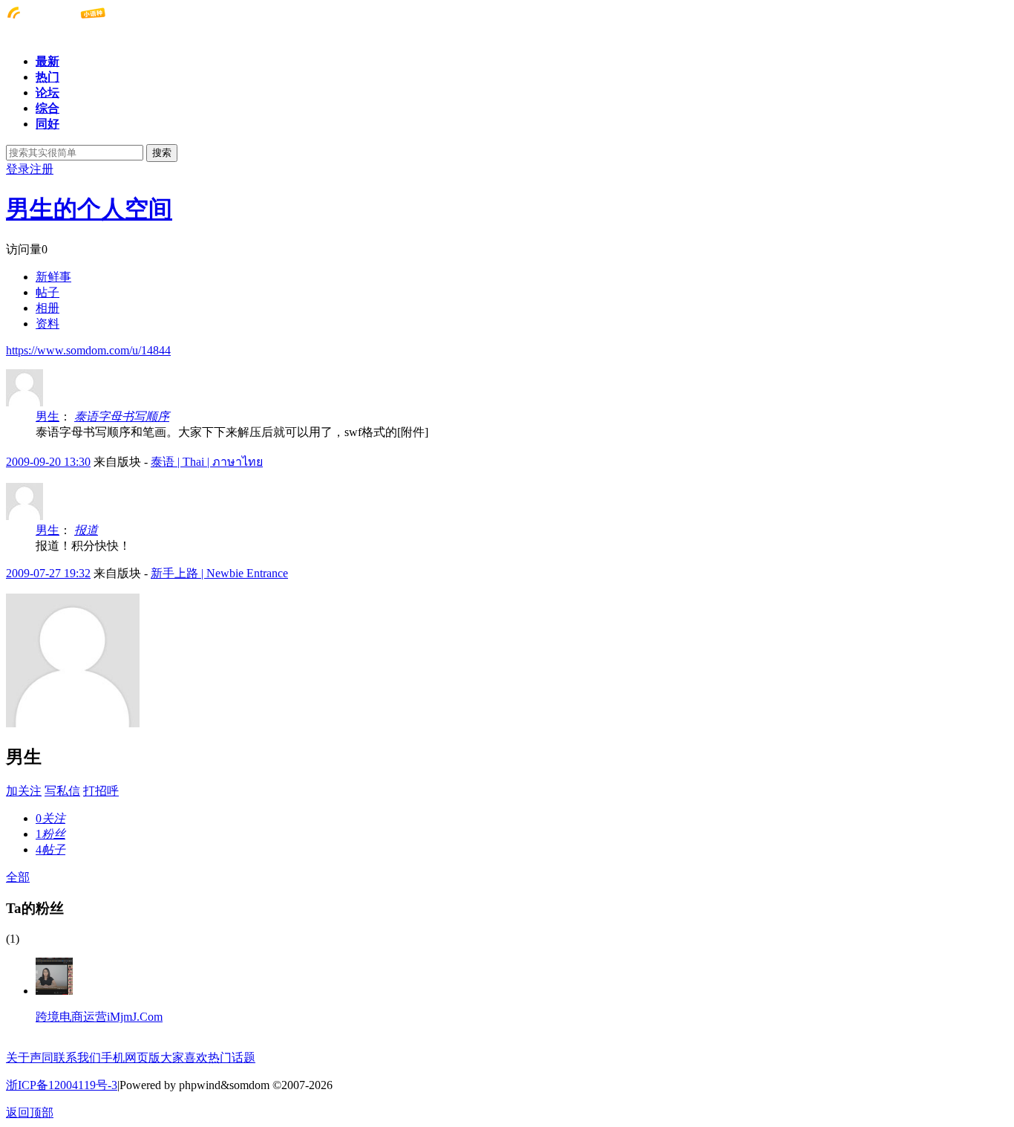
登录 (18, 169)
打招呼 (101, 791)
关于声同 (29, 1057)
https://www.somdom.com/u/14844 (88, 350)
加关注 (24, 791)
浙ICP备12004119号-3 (61, 1085)
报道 (86, 530)
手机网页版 (130, 1057)
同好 (47, 123)
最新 (47, 61)
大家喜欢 (184, 1057)
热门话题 (231, 1057)
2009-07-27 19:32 (48, 573)
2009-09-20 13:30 (48, 461)
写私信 (62, 791)
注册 (41, 169)
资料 (47, 323)
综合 (47, 108)
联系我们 (77, 1057)
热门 (47, 77)
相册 (47, 308)
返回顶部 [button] (29, 1112)
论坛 (47, 92)
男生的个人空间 (89, 208)
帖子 (47, 292)
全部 (18, 877)
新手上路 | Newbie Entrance (219, 573)
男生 (47, 416)
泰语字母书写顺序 (121, 416)
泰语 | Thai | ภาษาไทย (207, 461)
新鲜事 (53, 276)
